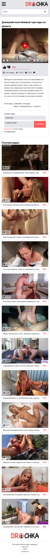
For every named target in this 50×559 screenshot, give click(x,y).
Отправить (40, 124)
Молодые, (26, 104)
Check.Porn (25, 551)
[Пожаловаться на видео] (34, 72)
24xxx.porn (25, 547)
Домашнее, (18, 104)
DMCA (25, 549)
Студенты (37, 106)
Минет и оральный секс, (23, 106)
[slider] (13, 60)
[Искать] (45, 11)
